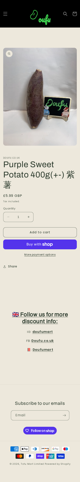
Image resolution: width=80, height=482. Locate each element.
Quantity (9, 208)
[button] (5, 14)
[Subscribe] (64, 415)
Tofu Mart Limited (32, 464)
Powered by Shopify (58, 464)
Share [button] (12, 266)
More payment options (40, 254)
